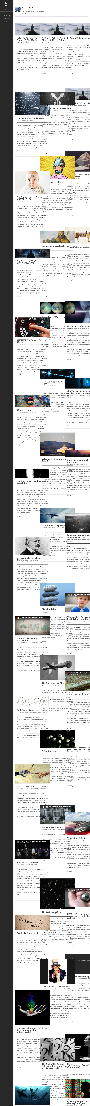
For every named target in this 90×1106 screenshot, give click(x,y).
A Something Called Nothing (30, 862)
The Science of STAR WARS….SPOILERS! (26, 262)
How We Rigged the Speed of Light (56, 383)
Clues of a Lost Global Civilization (77, 461)
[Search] (6, 24)
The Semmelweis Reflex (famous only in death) (28, 559)
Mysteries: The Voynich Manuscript (28, 639)
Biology (58, 184)
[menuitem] (6, 10)
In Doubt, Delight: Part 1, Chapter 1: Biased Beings (53, 39)
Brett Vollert (20, 44)
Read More (19, 73)
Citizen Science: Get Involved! (56, 987)
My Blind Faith (49, 609)
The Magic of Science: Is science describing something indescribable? (32, 1030)
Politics (35, 344)
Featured (31, 44)
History (86, 178)
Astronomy (33, 265)
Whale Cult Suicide (76, 838)
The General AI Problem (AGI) (31, 118)
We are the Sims (24, 410)
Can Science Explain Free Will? (57, 108)
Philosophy (35, 412)
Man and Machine (25, 786)
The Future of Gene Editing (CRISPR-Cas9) (29, 198)
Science (39, 201)
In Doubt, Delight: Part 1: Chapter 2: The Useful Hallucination (28, 40)
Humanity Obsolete (51, 827)
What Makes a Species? (78, 247)
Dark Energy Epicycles (27, 710)
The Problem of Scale (52, 912)
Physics (41, 265)
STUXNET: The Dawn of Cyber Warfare (31, 341)
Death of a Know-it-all (27, 933)
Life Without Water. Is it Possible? (53, 318)
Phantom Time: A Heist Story (56, 246)
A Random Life (49, 751)
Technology (65, 184)
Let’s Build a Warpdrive (53, 526)
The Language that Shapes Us (56, 683)
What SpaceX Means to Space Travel (56, 460)
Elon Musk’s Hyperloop (78, 977)
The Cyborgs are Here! (52, 182)
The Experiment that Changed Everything (31, 482)
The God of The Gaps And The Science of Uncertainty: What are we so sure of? (56, 1066)
